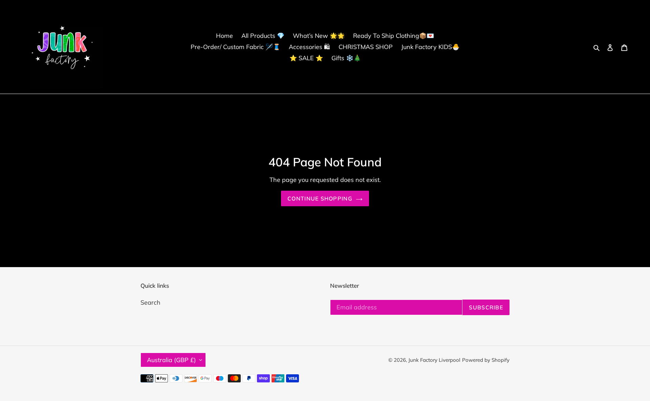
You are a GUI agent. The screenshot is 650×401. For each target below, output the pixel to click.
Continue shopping (319, 198)
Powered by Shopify (486, 360)
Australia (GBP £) (171, 360)
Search (150, 302)
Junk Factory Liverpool (434, 360)
